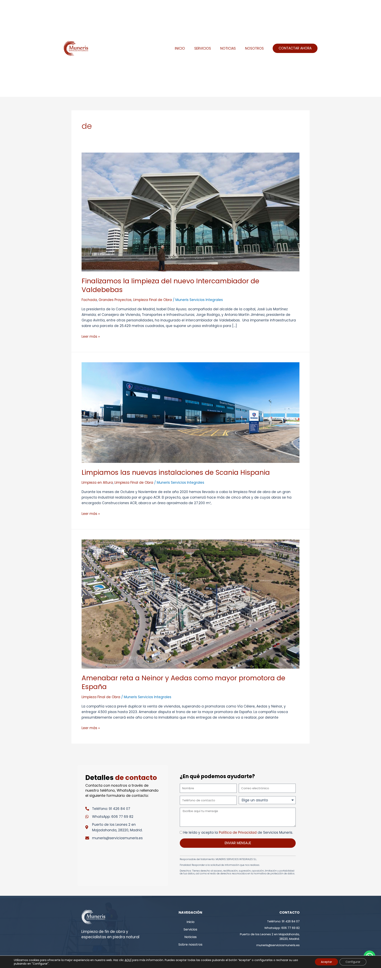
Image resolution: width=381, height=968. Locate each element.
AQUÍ (128, 960)
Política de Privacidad (238, 832)
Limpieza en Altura (97, 482)
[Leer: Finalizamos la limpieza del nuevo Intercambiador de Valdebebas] (190, 211)
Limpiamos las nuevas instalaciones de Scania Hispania (176, 472)
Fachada (89, 299)
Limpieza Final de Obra (152, 299)
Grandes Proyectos (115, 299)
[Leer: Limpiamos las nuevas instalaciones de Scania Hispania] (190, 412)
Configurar (352, 962)
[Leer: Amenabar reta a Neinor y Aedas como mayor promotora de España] (190, 603)
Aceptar (326, 962)
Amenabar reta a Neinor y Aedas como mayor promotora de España (183, 682)
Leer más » (91, 336)
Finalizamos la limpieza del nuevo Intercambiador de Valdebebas (170, 285)
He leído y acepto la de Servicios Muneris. (238, 832)
